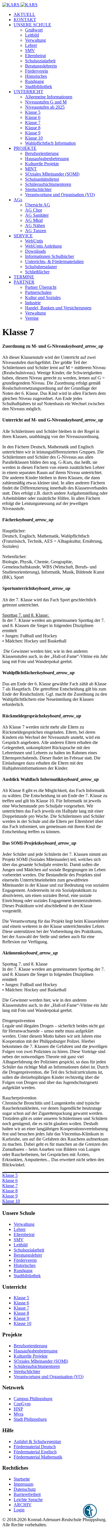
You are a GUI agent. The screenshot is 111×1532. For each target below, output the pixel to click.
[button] (32, 24)
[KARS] (20, 4)
